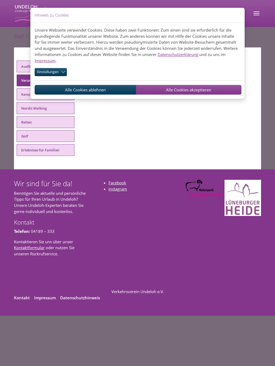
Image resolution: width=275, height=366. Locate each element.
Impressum (45, 60)
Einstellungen (48, 71)
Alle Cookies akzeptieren (188, 89)
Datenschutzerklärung (178, 54)
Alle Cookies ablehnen (85, 89)
